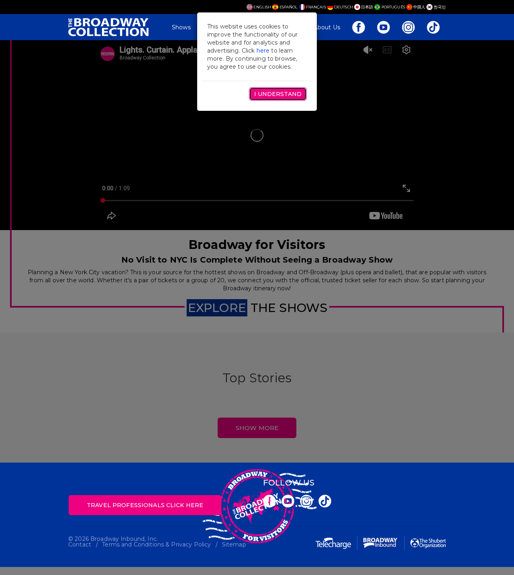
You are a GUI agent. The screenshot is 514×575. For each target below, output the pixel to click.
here (263, 50)
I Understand (278, 94)
